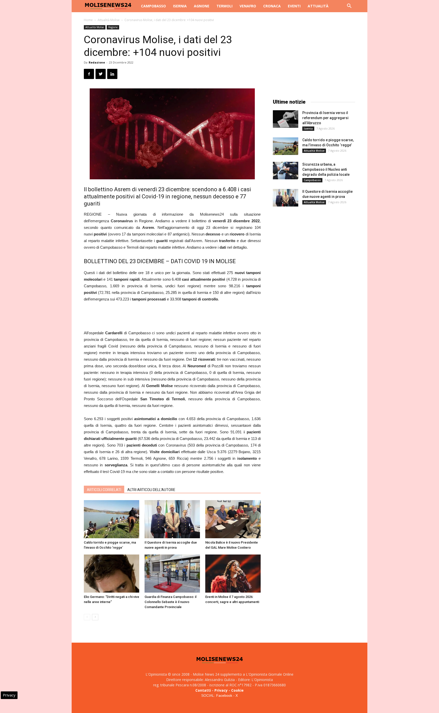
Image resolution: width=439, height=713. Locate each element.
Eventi (294, 6)
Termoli (224, 6)
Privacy (221, 690)
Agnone (201, 6)
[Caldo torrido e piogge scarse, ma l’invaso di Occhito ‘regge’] (111, 519)
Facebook (224, 695)
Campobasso (153, 6)
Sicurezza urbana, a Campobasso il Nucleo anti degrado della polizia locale (326, 169)
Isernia (180, 6)
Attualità (318, 6)
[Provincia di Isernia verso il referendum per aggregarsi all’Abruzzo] (285, 119)
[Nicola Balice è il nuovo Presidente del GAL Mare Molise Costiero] (233, 519)
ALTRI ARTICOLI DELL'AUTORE (151, 490)
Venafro (248, 6)
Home (88, 20)
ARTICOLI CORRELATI (104, 490)
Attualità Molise (109, 20)
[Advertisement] (172, 316)
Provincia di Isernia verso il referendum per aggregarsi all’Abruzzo (325, 118)
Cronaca (272, 6)
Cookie (237, 690)
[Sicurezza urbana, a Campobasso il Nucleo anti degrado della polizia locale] (285, 170)
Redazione (97, 62)
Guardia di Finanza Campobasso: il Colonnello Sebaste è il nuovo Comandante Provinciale (170, 602)
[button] (349, 6)
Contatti (203, 690)
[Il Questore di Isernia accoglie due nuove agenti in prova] (172, 519)
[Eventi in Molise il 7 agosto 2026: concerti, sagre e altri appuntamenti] (233, 573)
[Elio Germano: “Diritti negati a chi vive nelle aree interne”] (111, 573)
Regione (113, 27)
